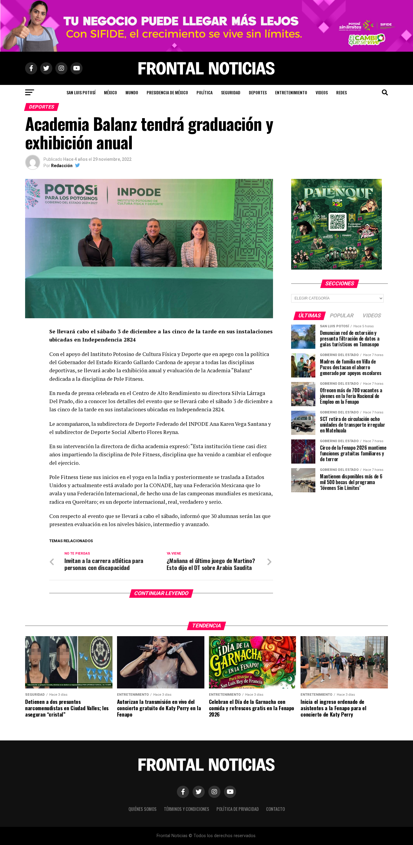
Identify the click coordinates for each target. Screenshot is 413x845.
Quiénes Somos (142, 809)
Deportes (258, 92)
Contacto (275, 809)
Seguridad (230, 92)
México (110, 92)
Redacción (62, 165)
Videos (322, 92)
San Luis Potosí (81, 92)
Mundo (131, 92)
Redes (341, 92)
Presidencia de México (167, 92)
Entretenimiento (291, 92)
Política (205, 92)
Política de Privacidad (237, 809)
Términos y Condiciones (186, 809)
